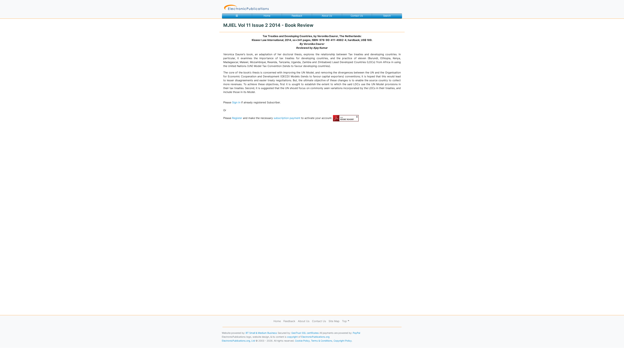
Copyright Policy (343, 340)
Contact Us (357, 15)
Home (267, 15)
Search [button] (387, 15)
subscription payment (287, 118)
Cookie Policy (10, 344)
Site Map (334, 321)
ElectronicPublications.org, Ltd (238, 340)
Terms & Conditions (27, 344)
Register (237, 118)
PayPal (356, 333)
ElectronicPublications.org (315, 336)
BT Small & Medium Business (261, 333)
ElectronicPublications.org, (16, 337)
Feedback (297, 15)
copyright (292, 336)
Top (345, 321)
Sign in (236, 102)
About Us (327, 15)
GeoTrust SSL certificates (305, 333)
